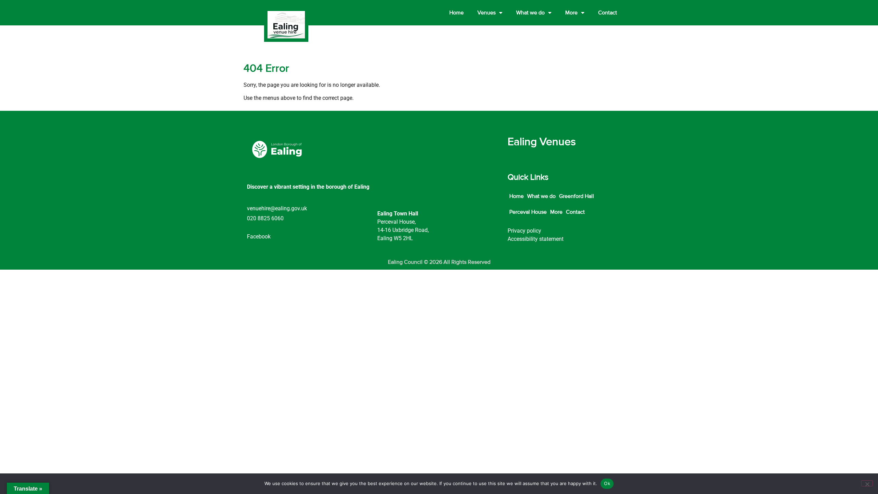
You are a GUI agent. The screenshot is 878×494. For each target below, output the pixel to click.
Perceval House (528, 212)
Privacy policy (524, 230)
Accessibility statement (535, 239)
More (571, 12)
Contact (607, 12)
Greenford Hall (576, 196)
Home (456, 12)
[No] (867, 483)
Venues (486, 12)
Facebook (259, 236)
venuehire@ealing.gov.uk (277, 208)
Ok (607, 483)
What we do (530, 12)
